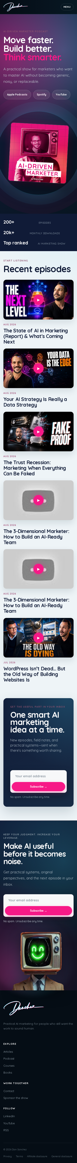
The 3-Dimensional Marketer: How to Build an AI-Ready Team (36, 536)
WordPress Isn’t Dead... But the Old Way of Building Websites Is (34, 674)
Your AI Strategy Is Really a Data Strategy (35, 402)
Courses (8, 1065)
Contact (8, 1091)
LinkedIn (9, 1116)
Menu (67, 6)
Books (7, 1072)
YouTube (61, 94)
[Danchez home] (15, 7)
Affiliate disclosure (37, 1156)
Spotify (41, 94)
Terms (19, 1156)
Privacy (7, 1156)
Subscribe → (38, 786)
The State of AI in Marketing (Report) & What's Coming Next (35, 336)
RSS (6, 1130)
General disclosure (62, 1156)
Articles (8, 1051)
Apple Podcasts (17, 94)
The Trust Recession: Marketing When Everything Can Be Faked (34, 468)
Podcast (8, 1058)
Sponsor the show (15, 1098)
